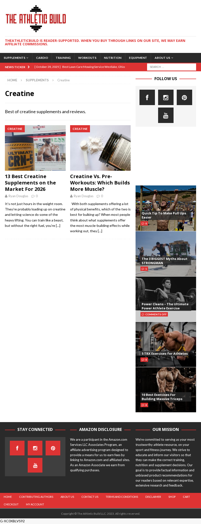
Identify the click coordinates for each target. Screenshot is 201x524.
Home (8, 496)
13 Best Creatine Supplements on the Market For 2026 (30, 182)
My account (35, 504)
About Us (162, 58)
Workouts (87, 58)
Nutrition (112, 58)
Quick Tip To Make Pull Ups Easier (164, 215)
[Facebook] (147, 97)
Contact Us (89, 496)
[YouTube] (166, 115)
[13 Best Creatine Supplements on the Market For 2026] (35, 148)
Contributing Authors (36, 496)
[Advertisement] (166, 156)
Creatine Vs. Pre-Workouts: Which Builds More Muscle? (100, 182)
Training (63, 58)
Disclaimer (153, 496)
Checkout (11, 504)
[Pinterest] (184, 97)
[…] (58, 225)
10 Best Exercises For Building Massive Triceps (162, 396)
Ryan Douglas (18, 196)
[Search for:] (171, 66)
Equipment (138, 58)
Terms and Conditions (122, 496)
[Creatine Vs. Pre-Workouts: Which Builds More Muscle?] (100, 148)
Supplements (14, 58)
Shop (172, 496)
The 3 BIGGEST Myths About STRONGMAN (165, 260)
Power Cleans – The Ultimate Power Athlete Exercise (165, 306)
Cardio (42, 58)
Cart (186, 496)
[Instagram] (166, 97)
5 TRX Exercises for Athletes (165, 353)
